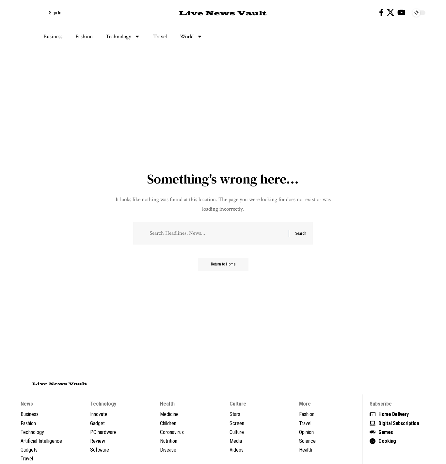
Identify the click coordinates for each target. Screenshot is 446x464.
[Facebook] (381, 13)
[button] (25, 12)
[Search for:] (217, 233)
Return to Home (223, 264)
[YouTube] (401, 13)
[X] (390, 13)
